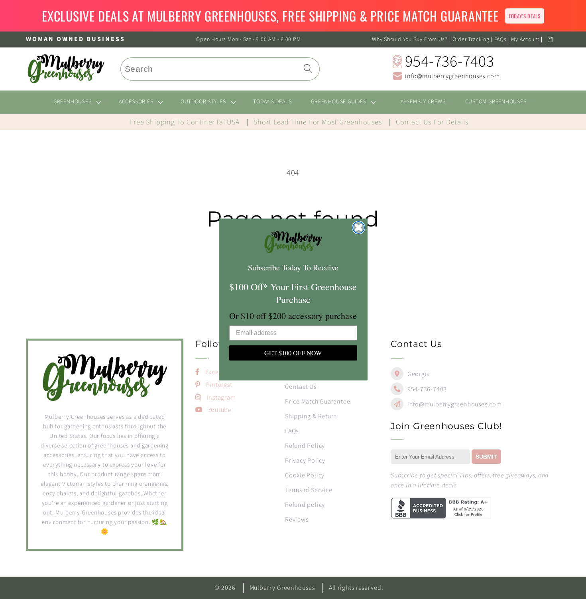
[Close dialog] (358, 227)
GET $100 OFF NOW (293, 353)
